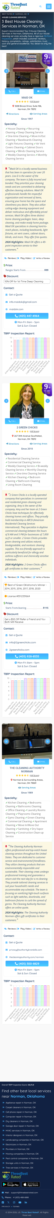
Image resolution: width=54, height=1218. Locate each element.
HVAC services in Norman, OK (19, 1130)
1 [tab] (21, 84)
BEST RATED (7, 14)
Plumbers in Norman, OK (17, 1149)
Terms (16, 1206)
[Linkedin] (26, 1202)
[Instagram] (14, 1202)
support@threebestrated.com (24, 1192)
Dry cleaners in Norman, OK (19, 1121)
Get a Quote (15, 294)
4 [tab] (29, 84)
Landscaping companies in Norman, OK (24, 1139)
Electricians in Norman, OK (18, 1144)
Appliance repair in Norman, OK (20, 1102)
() (34, 101)
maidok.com (16, 309)
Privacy (6, 1206)
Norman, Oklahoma (28, 1096)
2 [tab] (24, 84)
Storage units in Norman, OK (19, 1163)
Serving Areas (40, 113)
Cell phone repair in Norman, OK (21, 1112)
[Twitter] (8, 1202)
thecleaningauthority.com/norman (26, 957)
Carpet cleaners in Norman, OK (20, 1107)
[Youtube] (20, 1202)
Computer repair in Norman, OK (20, 1116)
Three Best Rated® (30, 1212)
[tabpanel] (27, 72)
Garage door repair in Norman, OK (22, 1126)
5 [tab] (31, 84)
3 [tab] (26, 84)
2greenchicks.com (19, 649)
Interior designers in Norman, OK (21, 1135)
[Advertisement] (27, 1054)
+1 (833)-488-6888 (21, 1197)
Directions (14, 113)
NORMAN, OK (21, 14)
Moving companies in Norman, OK (22, 1153)
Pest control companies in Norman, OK (24, 1158)
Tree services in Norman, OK (19, 1167)
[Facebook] (3, 1202)
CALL (13, 91)
